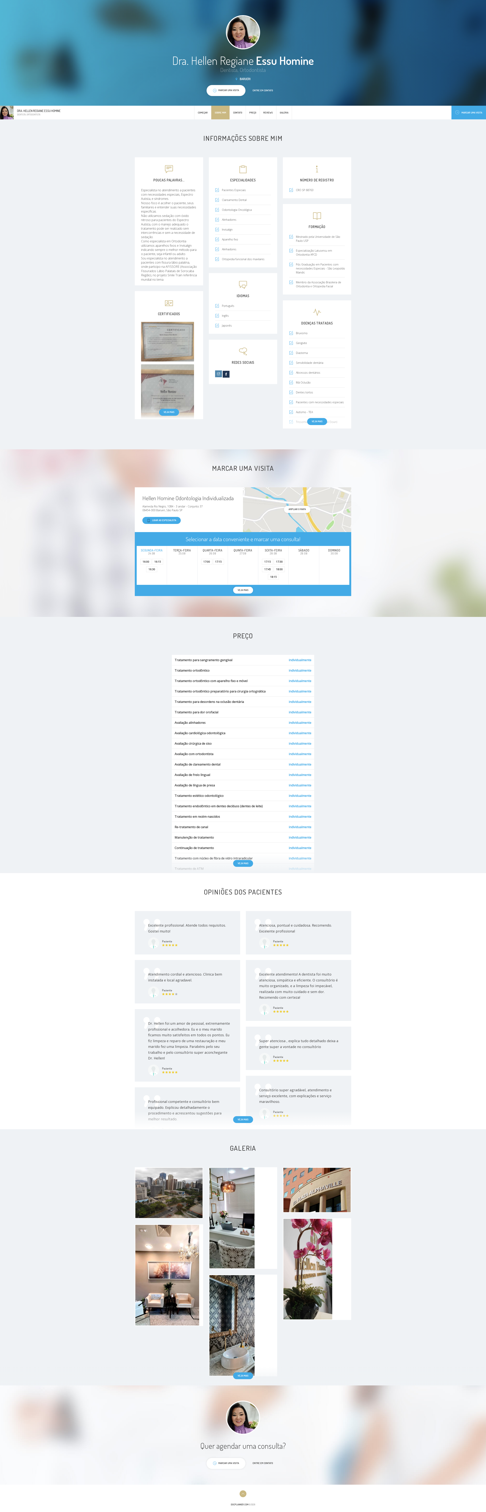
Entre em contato (263, 90)
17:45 (267, 569)
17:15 (218, 561)
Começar (203, 112)
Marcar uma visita (472, 112)
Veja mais (169, 411)
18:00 (279, 569)
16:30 (151, 569)
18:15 (273, 577)
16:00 (146, 561)
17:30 (279, 561)
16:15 (157, 561)
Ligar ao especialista (164, 520)
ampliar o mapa (297, 509)
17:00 (206, 561)
